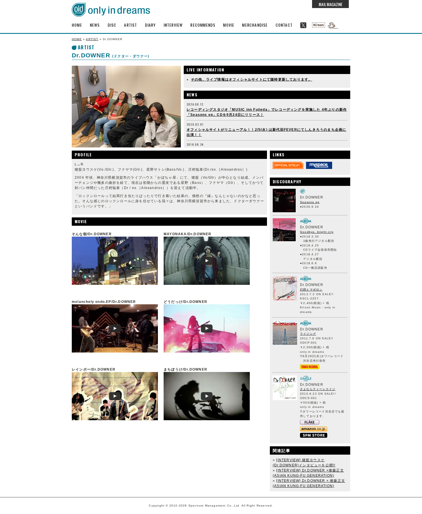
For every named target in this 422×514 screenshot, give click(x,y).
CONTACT (284, 25)
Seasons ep (310, 202)
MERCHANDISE (255, 25)
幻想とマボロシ (311, 289)
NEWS (95, 25)
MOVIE (228, 25)
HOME (77, 25)
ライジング (308, 333)
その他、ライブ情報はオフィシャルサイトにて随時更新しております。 (251, 79)
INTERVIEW (173, 25)
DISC (112, 25)
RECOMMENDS (202, 25)
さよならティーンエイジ (317, 389)
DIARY (150, 25)
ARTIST (130, 25)
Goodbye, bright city (317, 231)
